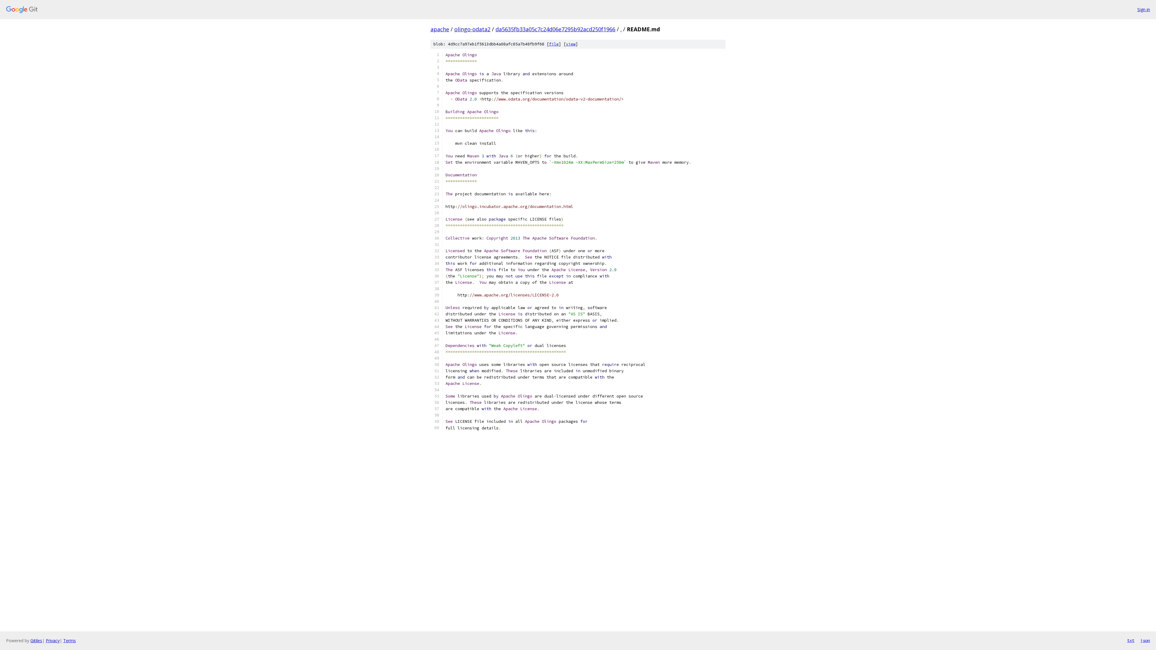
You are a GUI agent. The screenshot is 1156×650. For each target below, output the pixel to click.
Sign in (1143, 9)
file (554, 44)
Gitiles (36, 640)
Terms (69, 640)
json (1145, 640)
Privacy (53, 640)
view (571, 44)
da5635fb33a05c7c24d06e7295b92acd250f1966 (555, 29)
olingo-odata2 (472, 29)
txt (1130, 640)
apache (439, 29)
